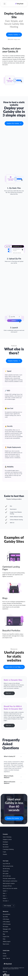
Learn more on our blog (14, 667)
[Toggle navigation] (4, 3)
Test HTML (5, 916)
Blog (4, 934)
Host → (4, 895)
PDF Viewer (5, 926)
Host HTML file (6, 863)
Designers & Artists (7, 839)
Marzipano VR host (7, 886)
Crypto (4, 851)
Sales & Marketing (7, 837)
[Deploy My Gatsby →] (14, 121)
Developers (5, 842)
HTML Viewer (6, 919)
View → (4, 893)
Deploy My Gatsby (14, 123)
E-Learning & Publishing (8, 849)
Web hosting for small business (10, 881)
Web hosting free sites (8, 866)
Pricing (4, 953)
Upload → (5, 891)
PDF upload (5, 873)
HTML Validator (6, 921)
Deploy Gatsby (14, 361)
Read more (9, 693)
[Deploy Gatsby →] (14, 32)
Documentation (6, 914)
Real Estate (5, 844)
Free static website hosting (9, 878)
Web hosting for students (9, 883)
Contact (4, 955)
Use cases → (6, 900)
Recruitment (6, 847)
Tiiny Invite (5, 931)
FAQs (4, 939)
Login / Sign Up (6, 958)
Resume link (5, 871)
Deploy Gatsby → (14, 34)
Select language (9, 905)
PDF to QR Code (7, 876)
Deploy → (5, 898)
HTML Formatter (7, 924)
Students (5, 854)
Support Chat (6, 936)
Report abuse (6, 944)
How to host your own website (10, 888)
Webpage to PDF (7, 929)
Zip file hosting (6, 868)
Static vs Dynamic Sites (13, 680)
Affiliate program (6, 941)
